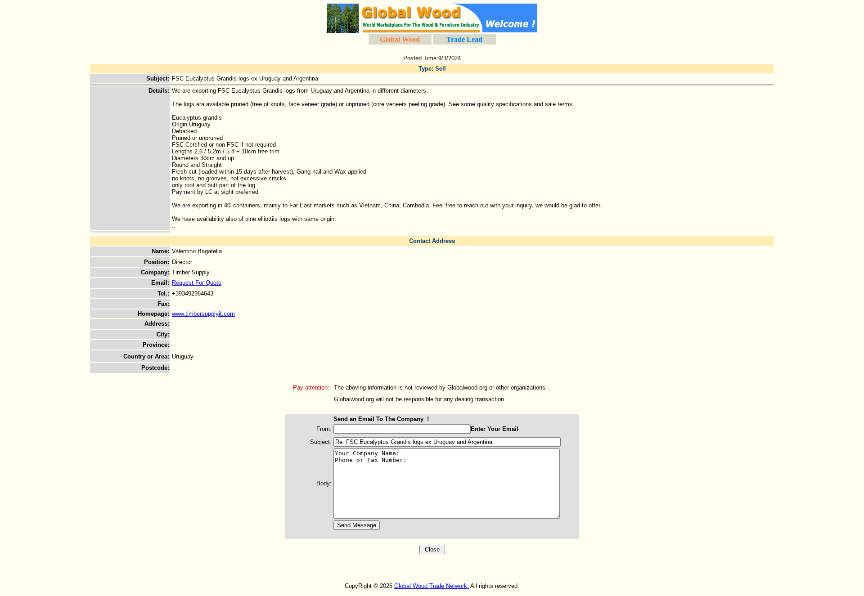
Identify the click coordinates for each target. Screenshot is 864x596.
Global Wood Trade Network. (431, 586)
